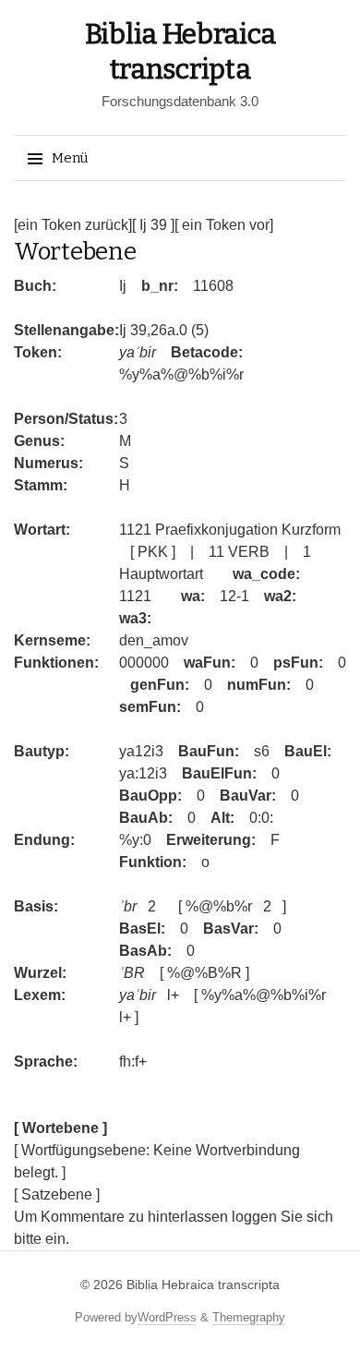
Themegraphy (248, 1317)
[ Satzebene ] (57, 1194)
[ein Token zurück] (73, 225)
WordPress (167, 1317)
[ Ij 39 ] (153, 225)
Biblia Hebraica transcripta (203, 1284)
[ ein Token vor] (223, 225)
